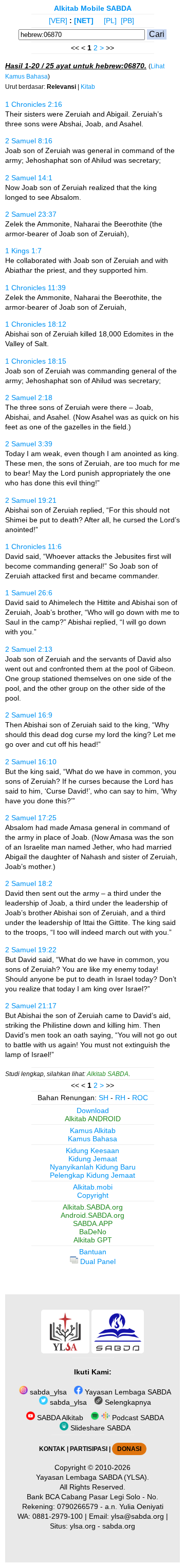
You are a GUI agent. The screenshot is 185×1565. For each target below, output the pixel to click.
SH (103, 1097)
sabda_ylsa (47, 1392)
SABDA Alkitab (59, 1417)
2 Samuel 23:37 (31, 214)
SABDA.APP (93, 1223)
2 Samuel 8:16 (28, 141)
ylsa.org (83, 1526)
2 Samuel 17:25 (31, 818)
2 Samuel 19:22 (31, 950)
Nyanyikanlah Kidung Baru (93, 1167)
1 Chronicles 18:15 (35, 361)
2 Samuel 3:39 (28, 444)
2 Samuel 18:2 (28, 883)
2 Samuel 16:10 (31, 762)
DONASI (129, 1449)
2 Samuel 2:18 (28, 397)
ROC (140, 1097)
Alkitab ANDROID (93, 1119)
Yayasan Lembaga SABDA (127, 1392)
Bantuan (92, 1252)
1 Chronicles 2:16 (33, 104)
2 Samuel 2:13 (28, 649)
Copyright (92, 1195)
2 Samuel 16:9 (28, 715)
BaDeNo (92, 1232)
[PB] (127, 20)
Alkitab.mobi (93, 1187)
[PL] (110, 20)
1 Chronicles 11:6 (33, 546)
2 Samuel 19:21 (31, 500)
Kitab (88, 87)
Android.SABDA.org (92, 1215)
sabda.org (118, 1526)
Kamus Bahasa (92, 1139)
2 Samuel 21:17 (31, 1006)
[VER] (58, 20)
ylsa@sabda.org (137, 1516)
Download (93, 1110)
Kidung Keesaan (92, 1150)
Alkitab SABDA (107, 1074)
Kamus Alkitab (93, 1130)
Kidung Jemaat (92, 1159)
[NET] (84, 20)
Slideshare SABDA (99, 1428)
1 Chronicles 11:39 (35, 288)
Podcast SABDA (137, 1417)
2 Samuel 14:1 (28, 178)
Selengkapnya (127, 1402)
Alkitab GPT (92, 1240)
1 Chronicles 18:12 (35, 324)
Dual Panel (97, 1261)
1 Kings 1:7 (23, 251)
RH (120, 1097)
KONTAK (52, 1449)
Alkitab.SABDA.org (93, 1207)
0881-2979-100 (57, 1516)
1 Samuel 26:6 (28, 593)
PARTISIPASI (88, 1449)
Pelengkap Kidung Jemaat (92, 1175)
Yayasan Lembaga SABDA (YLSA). (92, 1477)
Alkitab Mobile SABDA (93, 8)
